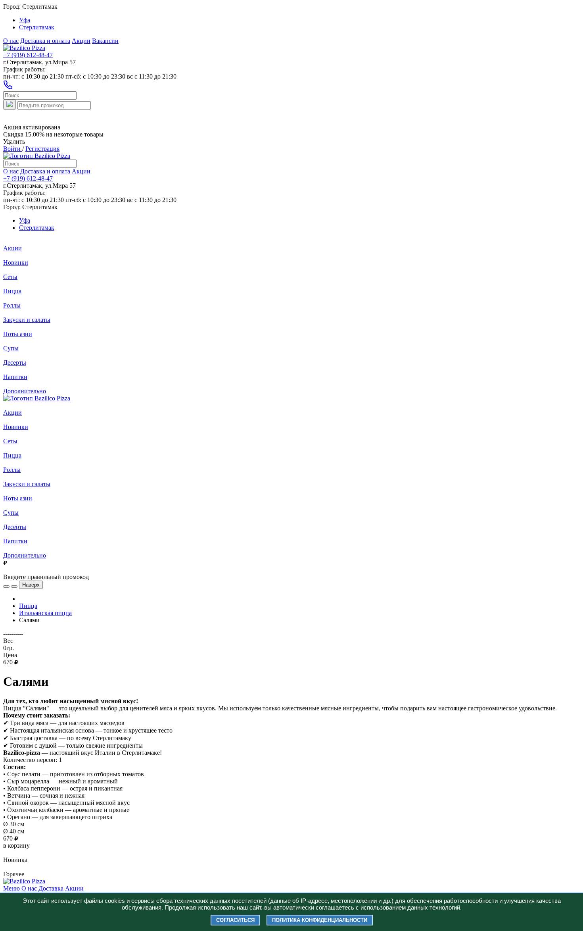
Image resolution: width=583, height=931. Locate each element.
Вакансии (105, 40)
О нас (11, 40)
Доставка (50, 888)
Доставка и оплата (45, 40)
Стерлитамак (36, 27)
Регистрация (42, 148)
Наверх (31, 585)
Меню (11, 888)
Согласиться (235, 920)
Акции (81, 40)
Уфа (24, 20)
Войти (12, 148)
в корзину (16, 845)
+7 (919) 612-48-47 (28, 55)
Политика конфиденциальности (319, 920)
